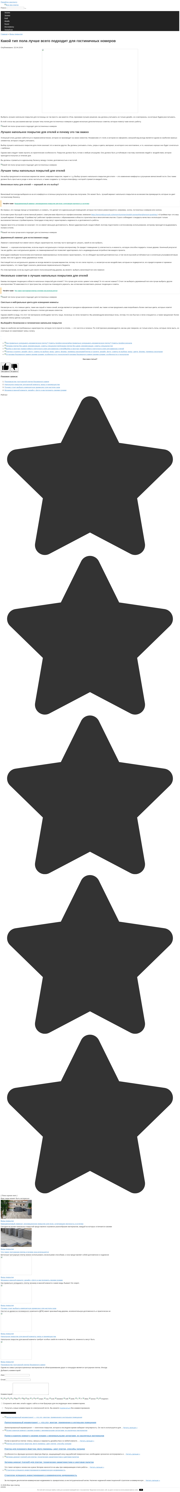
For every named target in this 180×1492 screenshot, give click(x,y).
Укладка (7, 12)
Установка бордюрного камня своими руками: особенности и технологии (98, 354)
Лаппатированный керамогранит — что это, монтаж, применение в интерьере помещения (50, 1422)
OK (141, 1489)
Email (3, 1380)
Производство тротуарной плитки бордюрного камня (26, 382)
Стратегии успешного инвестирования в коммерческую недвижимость (40, 1475)
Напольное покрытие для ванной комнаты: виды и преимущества (32, 384)
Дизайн (7, 21)
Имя (2, 1375)
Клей (6, 18)
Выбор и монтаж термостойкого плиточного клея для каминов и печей (94, 349)
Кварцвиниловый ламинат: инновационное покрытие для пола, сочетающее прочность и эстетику (42, 1224)
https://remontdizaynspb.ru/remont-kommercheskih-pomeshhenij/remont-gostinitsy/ (124, 215)
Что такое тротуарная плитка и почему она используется (25, 1252)
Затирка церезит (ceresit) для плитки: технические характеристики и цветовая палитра (49, 1462)
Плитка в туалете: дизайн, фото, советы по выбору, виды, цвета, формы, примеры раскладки (123, 352)
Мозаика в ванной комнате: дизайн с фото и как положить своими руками (35, 390)
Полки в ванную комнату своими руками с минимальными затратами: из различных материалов (54, 1436)
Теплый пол (8, 29)
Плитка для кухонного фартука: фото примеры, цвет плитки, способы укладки (44, 1449)
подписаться (65, 1408)
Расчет (6, 24)
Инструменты (9, 27)
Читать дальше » (130, 1428)
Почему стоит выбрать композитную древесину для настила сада (32, 387)
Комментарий (6, 1394)
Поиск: (4, 8)
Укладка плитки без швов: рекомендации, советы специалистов (86, 346)
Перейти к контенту (9, 2)
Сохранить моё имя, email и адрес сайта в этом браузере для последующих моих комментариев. (44, 1403)
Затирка (7, 15)
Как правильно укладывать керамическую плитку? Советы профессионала (100, 343)
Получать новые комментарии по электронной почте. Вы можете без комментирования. (47, 1408)
